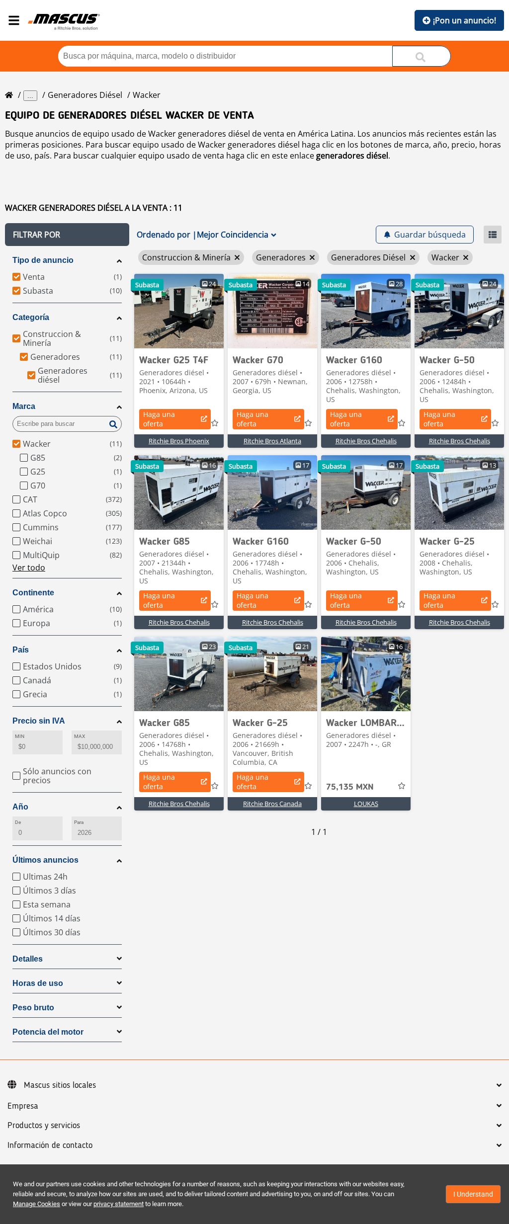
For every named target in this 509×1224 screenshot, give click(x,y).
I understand (473, 1194)
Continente (33, 592)
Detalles (27, 959)
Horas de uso (37, 983)
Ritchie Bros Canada (272, 803)
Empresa (22, 1106)
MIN (19, 736)
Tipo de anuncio (43, 260)
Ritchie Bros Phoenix (179, 440)
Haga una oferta (159, 418)
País (20, 650)
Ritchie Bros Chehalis (366, 440)
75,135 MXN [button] (350, 787)
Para (79, 822)
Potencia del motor (48, 1032)
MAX (79, 736)
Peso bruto (33, 1007)
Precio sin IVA (38, 721)
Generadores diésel (85, 94)
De (18, 822)
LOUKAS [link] (366, 803)
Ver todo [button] (28, 567)
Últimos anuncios (45, 860)
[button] (67, 234)
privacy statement (118, 1204)
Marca (23, 406)
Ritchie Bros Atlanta (272, 440)
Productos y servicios (43, 1125)
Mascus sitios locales (60, 1085)
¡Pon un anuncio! (464, 20)
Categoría (30, 317)
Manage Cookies (36, 1204)
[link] (179, 311)
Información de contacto (49, 1145)
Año (20, 807)
